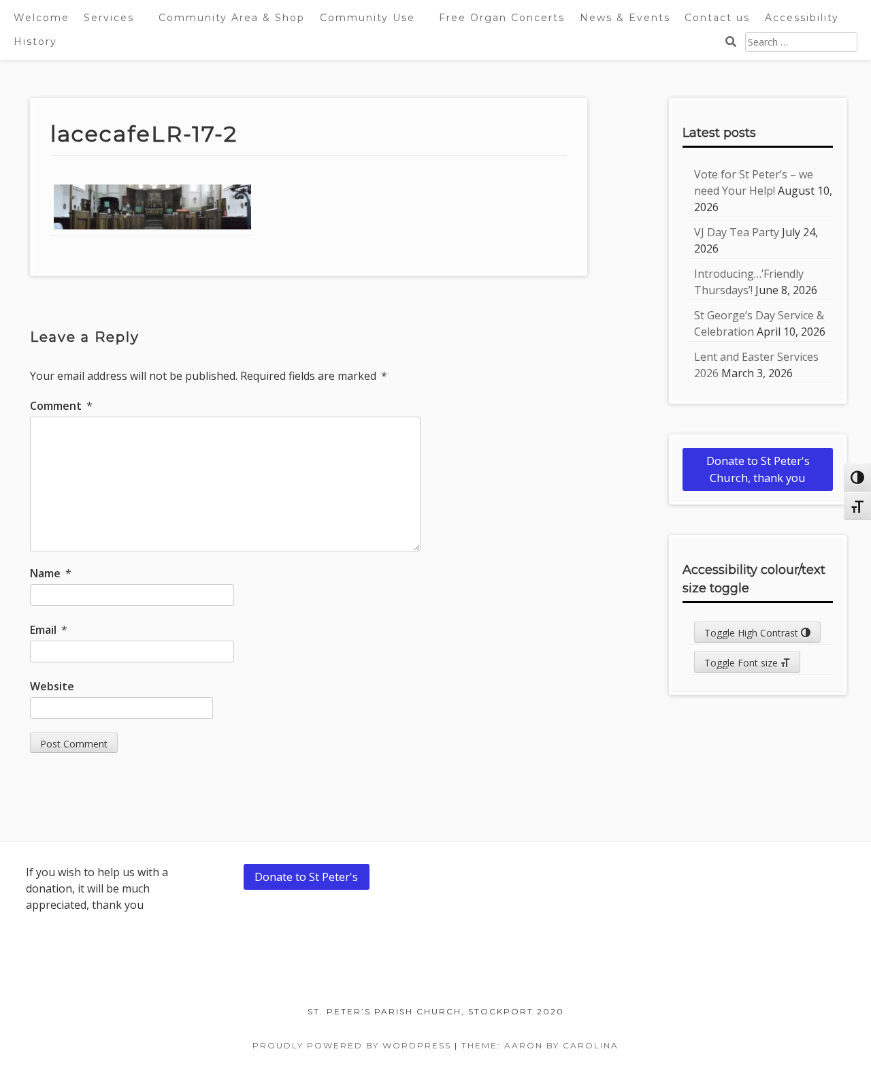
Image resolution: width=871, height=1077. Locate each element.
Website (52, 686)
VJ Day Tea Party (736, 232)
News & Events (625, 18)
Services (109, 18)
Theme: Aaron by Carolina (540, 1045)
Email (48, 629)
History (35, 41)
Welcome (41, 18)
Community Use (367, 18)
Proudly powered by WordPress (351, 1045)
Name (50, 573)
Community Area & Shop (232, 18)
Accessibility (802, 18)
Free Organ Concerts (502, 18)
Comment (61, 405)
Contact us (717, 18)
